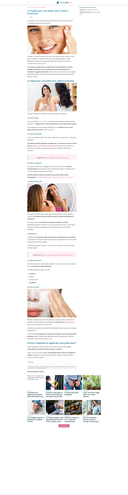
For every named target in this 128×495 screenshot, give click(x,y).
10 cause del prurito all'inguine (71, 393)
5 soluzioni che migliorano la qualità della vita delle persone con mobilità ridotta (35, 394)
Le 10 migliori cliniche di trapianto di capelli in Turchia (35, 419)
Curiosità (48, 391)
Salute (29, 391)
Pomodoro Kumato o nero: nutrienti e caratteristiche (71, 419)
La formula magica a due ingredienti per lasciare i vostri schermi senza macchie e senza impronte (55, 419)
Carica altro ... (64, 426)
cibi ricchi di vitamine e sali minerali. (45, 146)
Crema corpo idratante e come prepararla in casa (58, 255)
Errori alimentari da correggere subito (57, 157)
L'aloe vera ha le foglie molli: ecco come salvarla (91, 394)
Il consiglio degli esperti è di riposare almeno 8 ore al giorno (54, 177)
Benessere (29, 7)
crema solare (43, 121)
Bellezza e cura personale (40, 7)
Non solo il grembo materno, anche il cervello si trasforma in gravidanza (91, 419)
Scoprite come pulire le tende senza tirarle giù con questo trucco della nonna (54, 394)
